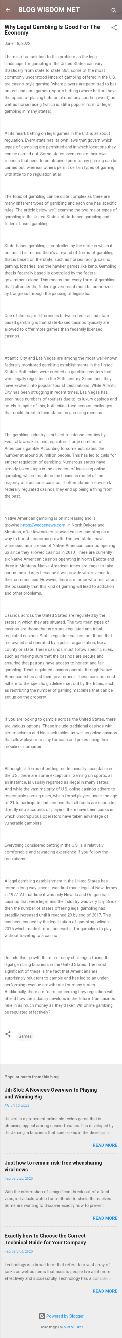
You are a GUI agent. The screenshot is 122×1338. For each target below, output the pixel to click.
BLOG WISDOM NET (49, 10)
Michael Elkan (73, 1327)
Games (25, 1036)
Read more (105, 1145)
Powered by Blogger (64, 1316)
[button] (114, 28)
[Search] (114, 11)
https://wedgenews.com (43, 525)
